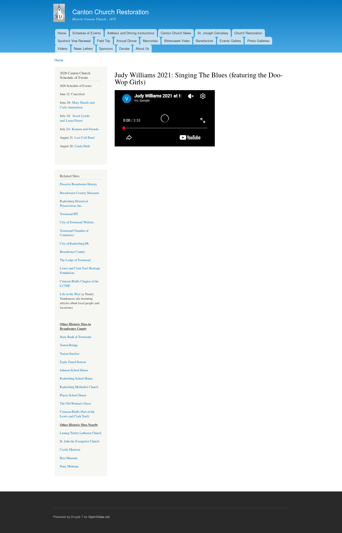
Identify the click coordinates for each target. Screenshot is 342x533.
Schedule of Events (86, 33)
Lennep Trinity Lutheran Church (80, 433)
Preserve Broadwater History (78, 184)
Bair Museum (68, 458)
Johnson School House (74, 370)
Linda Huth (82, 146)
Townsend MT (69, 214)
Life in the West (71, 294)
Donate (124, 48)
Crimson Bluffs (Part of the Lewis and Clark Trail (77, 414)
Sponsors (106, 48)
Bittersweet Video (177, 40)
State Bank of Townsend (75, 337)
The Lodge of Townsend (75, 260)
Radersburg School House (76, 378)
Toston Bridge (69, 345)
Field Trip (103, 40)
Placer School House (73, 395)
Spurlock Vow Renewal (74, 40)
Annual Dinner (126, 40)
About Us (142, 48)
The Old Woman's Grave (75, 403)
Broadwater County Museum (79, 193)
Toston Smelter (69, 353)
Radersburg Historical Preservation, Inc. (74, 203)
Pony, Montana (69, 466)
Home (62, 33)
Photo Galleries (258, 40)
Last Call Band (84, 137)
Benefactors (204, 40)
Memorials (150, 40)
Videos (63, 48)
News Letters (83, 48)
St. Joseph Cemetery (213, 33)
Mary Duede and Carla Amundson (77, 104)
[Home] (60, 13)
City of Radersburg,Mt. (74, 243)
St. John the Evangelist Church (79, 441)
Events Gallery (230, 40)
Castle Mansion (70, 449)
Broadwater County (72, 252)
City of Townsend (71, 222)
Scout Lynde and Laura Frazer (75, 118)
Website (88, 222)
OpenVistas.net (99, 516)
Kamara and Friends (85, 129)
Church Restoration (248, 33)
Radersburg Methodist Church (79, 387)
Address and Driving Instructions (130, 33)
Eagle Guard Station (73, 362)
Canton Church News (176, 33)
